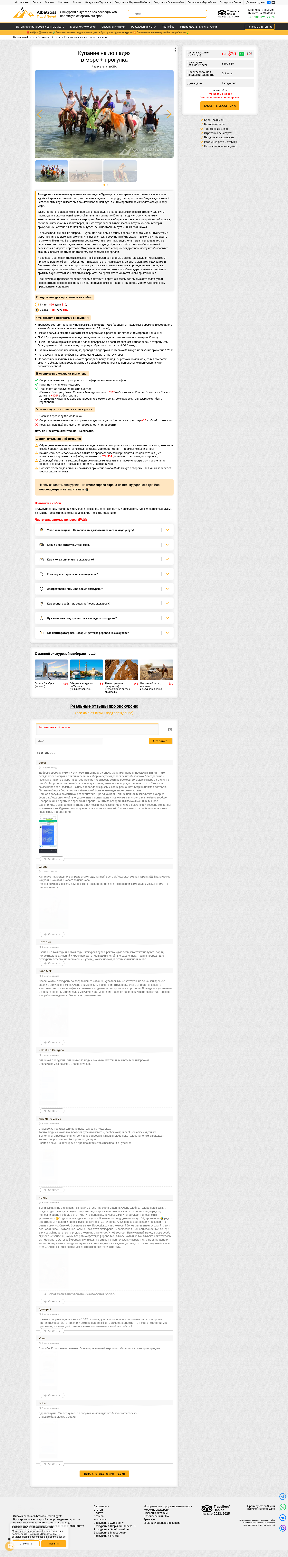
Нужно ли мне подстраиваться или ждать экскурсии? (82, 618)
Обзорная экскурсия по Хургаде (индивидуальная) (81, 686)
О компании (22, 2)
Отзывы (49, 2)
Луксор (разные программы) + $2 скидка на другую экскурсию (117, 687)
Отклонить (26, 1543)
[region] (39, 1536)
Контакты (63, 2)
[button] (169, 114)
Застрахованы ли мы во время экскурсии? (74, 588)
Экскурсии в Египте (230, 2)
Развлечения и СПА (143, 26)
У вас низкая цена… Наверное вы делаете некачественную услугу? (91, 530)
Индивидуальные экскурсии (198, 26)
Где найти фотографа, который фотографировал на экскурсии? (88, 632)
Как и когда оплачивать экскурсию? (70, 559)
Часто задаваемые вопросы (219, 97)
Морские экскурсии (83, 26)
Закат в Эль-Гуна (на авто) (44, 684)
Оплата (37, 2)
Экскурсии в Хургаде (96, 2)
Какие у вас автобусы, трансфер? (68, 544)
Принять (54, 1543)
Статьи (77, 2)
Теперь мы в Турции (260, 26)
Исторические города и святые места (40, 26)
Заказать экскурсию (220, 105)
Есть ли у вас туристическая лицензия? (72, 574)
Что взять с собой (219, 93)
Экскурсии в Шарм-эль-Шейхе (130, 2)
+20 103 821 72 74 (261, 17)
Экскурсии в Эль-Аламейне (168, 2)
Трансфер (168, 26)
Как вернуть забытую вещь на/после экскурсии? (79, 603)
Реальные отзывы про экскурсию (104, 706)
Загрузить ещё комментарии (104, 1473)
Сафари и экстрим (113, 26)
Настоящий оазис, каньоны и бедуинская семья (151, 686)
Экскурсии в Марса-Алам (202, 2)
